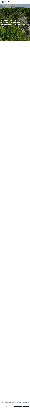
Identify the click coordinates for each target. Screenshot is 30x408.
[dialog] (15, 403)
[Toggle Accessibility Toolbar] (1, 1)
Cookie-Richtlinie (10, 404)
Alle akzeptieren (22, 406)
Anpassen (7, 406)
